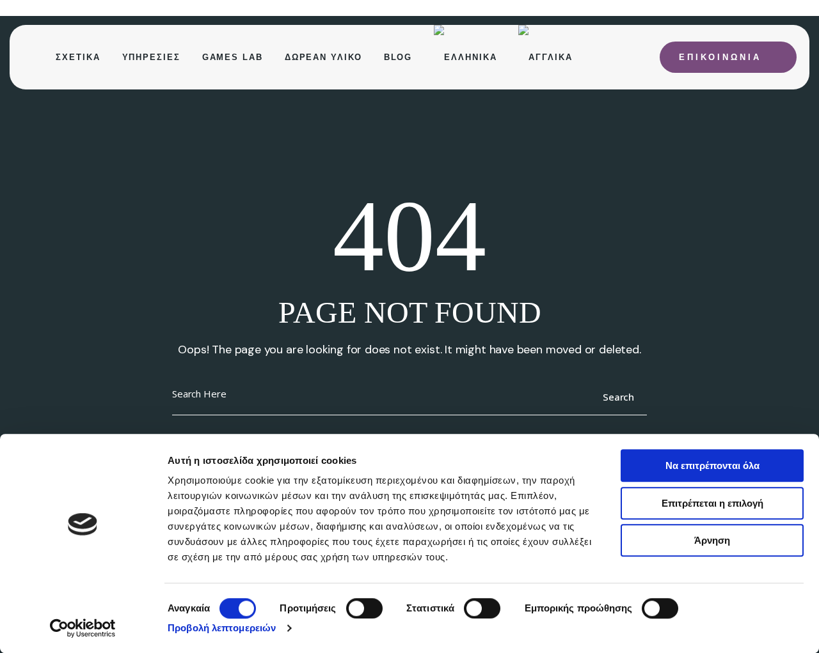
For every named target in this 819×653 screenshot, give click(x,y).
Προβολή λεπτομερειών (222, 627)
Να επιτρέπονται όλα (712, 465)
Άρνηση (712, 540)
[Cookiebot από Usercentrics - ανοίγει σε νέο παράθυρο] (83, 628)
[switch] (364, 608)
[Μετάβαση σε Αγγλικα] (545, 57)
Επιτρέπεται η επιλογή (712, 503)
